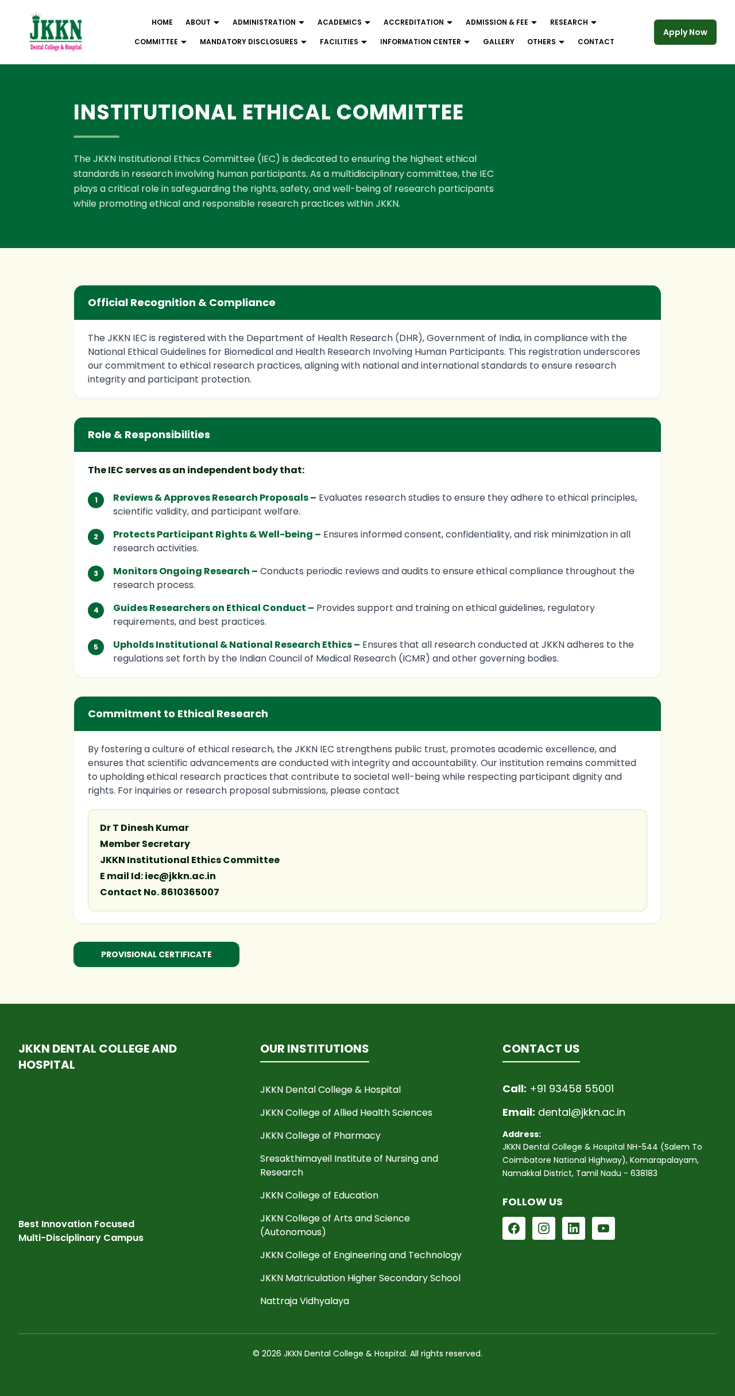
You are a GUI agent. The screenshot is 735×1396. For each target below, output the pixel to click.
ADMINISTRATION (264, 22)
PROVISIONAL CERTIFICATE (156, 954)
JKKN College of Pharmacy (320, 1135)
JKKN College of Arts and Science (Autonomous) (335, 1225)
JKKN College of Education (319, 1195)
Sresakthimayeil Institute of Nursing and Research (349, 1165)
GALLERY (498, 42)
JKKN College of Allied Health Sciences (346, 1112)
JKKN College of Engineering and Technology (361, 1255)
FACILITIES (339, 42)
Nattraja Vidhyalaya (304, 1301)
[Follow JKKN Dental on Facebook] (513, 1228)
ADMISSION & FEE (497, 22)
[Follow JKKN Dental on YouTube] (603, 1228)
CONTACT (596, 42)
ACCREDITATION (414, 22)
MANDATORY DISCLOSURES (249, 42)
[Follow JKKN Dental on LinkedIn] (573, 1228)
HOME (162, 22)
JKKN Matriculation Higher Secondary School (360, 1278)
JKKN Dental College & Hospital (330, 1089)
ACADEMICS (340, 22)
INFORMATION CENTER (420, 42)
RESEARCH (569, 22)
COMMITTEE (156, 42)
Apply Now (685, 32)
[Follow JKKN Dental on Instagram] (543, 1228)
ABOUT (198, 22)
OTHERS (541, 42)
